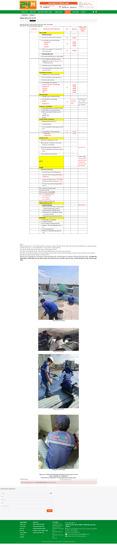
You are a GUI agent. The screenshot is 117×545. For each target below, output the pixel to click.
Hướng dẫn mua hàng (39, 528)
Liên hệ (22, 536)
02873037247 (65, 7)
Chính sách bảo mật (38, 526)
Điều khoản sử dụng (38, 524)
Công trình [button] (75, 12)
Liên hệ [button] (83, 12)
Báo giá (22, 530)
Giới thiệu (22, 526)
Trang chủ (23, 524)
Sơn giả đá (54, 537)
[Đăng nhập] (50, 493)
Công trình (23, 532)
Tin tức (22, 534)
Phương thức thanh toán (40, 530)
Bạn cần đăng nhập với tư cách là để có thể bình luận (38, 482)
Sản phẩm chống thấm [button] (45, 12)
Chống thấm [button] (59, 12)
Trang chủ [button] (24, 12)
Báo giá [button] (67, 12)
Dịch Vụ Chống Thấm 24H (56, 541)
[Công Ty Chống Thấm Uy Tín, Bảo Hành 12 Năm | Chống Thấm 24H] (28, 5)
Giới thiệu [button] (33, 12)
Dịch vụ (22, 528)
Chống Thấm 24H (71, 541)
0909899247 (46, 7)
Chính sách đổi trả (38, 532)
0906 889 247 (73, 7)
